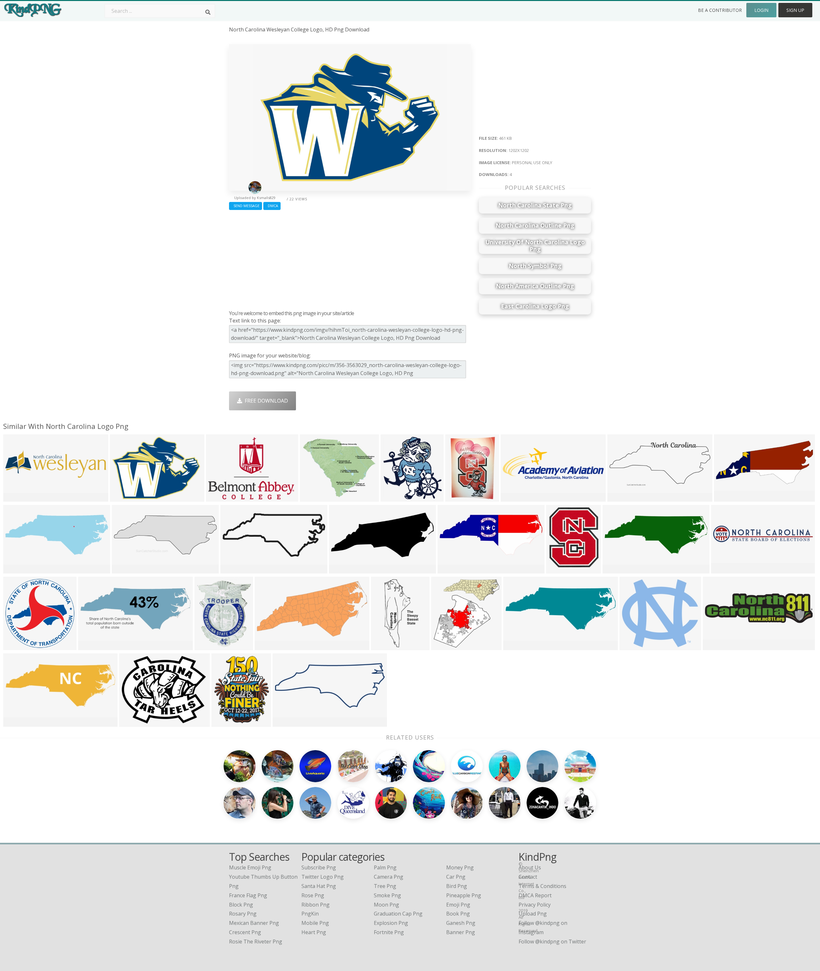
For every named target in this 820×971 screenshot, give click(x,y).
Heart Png (313, 932)
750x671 (631, 646)
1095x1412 (560, 569)
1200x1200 (17, 646)
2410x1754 (220, 497)
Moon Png (386, 904)
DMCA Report (535, 895)
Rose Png (312, 895)
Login (761, 10)
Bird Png (456, 886)
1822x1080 (452, 569)
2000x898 (621, 497)
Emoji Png (458, 904)
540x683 (206, 646)
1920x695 (514, 497)
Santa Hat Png (318, 886)
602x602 (284, 722)
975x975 (457, 497)
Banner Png (460, 932)
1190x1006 (314, 497)
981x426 (341, 569)
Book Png (458, 913)
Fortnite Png (389, 932)
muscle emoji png (250, 867)
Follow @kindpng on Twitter (552, 941)
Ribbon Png (315, 904)
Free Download (265, 400)
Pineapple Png (463, 895)
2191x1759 (133, 722)
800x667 (223, 722)
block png (241, 904)
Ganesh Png (460, 922)
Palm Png (385, 867)
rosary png (243, 913)
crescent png (245, 932)
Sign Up (795, 10)
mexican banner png (254, 922)
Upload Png (533, 913)
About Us (530, 867)
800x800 (232, 569)
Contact (528, 876)
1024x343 (16, 722)
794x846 (392, 497)
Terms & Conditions (542, 886)
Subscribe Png (318, 867)
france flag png (248, 895)
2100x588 (16, 497)
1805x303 (724, 569)
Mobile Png (315, 922)
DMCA (272, 205)
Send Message (245, 205)
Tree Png (385, 886)
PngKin (310, 913)
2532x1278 (269, 646)
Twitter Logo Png (322, 876)
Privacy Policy (535, 904)
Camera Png (388, 876)
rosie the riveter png (255, 941)
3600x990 (716, 646)
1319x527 (91, 646)
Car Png (455, 876)
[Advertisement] (350, 258)
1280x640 (727, 497)
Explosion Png (391, 922)
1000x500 (16, 569)
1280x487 (616, 569)
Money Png (460, 867)
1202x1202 (124, 497)
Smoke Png (387, 895)
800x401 (515, 646)
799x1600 (384, 646)
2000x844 (125, 569)
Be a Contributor (720, 10)
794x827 (443, 646)
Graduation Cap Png (398, 913)
